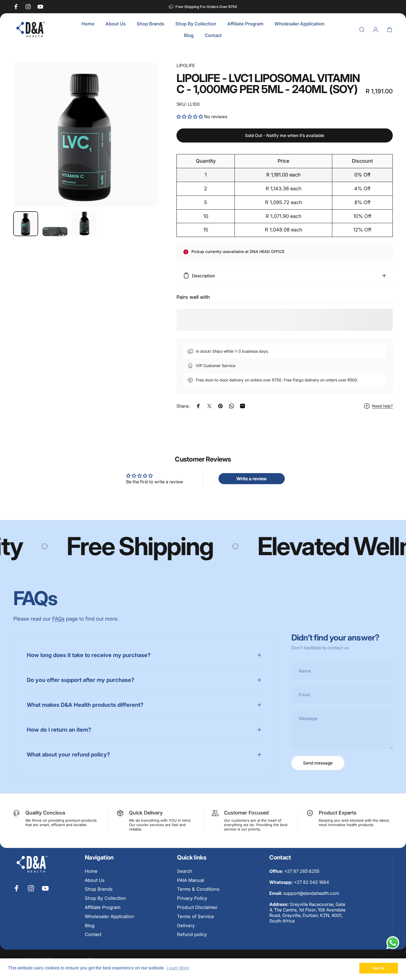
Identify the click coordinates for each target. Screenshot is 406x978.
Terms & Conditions (198, 889)
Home (91, 871)
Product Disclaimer (197, 907)
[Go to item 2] (55, 231)
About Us (95, 880)
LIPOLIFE (185, 65)
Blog (89, 925)
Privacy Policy (192, 898)
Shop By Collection (105, 898)
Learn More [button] (178, 968)
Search (184, 871)
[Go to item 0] (25, 223)
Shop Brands (99, 889)
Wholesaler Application (109, 916)
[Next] (143, 144)
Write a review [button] (251, 478)
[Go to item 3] (84, 223)
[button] (190, 116)
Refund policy (192, 934)
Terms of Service (195, 916)
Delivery (186, 925)
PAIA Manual (190, 880)
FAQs (58, 619)
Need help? (382, 406)
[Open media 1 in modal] (85, 134)
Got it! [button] (379, 968)
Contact (93, 934)
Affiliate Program (102, 907)
